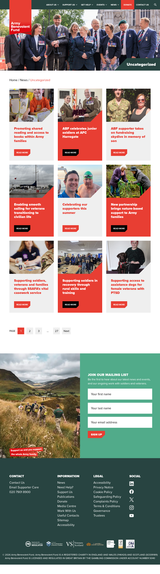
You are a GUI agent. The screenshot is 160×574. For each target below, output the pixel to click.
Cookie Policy (102, 492)
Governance (101, 510)
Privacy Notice (103, 487)
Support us (68, 4)
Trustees (99, 515)
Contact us (142, 4)
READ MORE (22, 152)
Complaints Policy (105, 501)
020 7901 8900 (19, 492)
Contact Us (17, 482)
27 (56, 331)
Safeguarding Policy (107, 496)
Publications (65, 496)
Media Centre (66, 506)
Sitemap (63, 520)
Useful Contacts (68, 515)
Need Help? (65, 487)
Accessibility (66, 524)
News (114, 4)
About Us (51, 4)
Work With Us (66, 510)
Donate (128, 4)
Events (101, 4)
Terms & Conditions (106, 506)
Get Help (86, 4)
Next (66, 331)
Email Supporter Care (24, 487)
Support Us (64, 492)
